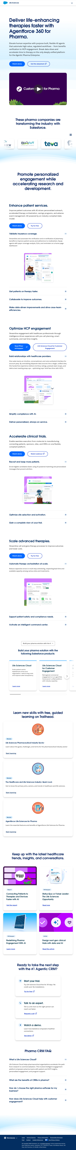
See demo (28, 1036)
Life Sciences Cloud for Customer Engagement (50, 347)
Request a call (29, 1014)
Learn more (16, 686)
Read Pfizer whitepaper (19, 347)
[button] (67, 676)
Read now (46, 905)
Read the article (48, 949)
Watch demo (17, 64)
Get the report (12, 905)
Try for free (35, 226)
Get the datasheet (37, 64)
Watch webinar (36, 454)
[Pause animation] (70, 134)
